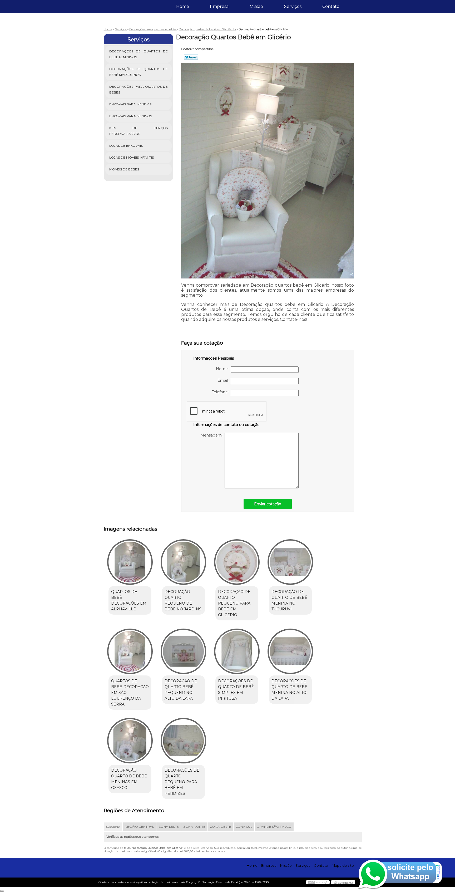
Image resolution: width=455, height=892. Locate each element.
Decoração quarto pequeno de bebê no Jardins (183, 600)
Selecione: (113, 827)
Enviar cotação (267, 504)
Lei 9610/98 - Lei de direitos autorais (202, 851)
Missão (256, 6)
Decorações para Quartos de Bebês (138, 89)
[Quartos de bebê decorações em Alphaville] (130, 562)
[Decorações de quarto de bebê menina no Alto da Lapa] (290, 651)
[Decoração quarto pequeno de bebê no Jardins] (183, 562)
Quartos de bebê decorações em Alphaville (128, 600)
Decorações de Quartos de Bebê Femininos (138, 54)
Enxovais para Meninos (130, 116)
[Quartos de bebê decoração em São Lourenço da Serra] (130, 651)
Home (182, 6)
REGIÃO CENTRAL (139, 827)
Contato (330, 6)
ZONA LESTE (169, 827)
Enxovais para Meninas (130, 104)
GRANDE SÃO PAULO (274, 827)
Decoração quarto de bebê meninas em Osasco (129, 779)
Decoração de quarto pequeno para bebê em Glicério (234, 603)
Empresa (219, 6)
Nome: (223, 368)
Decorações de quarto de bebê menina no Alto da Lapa (289, 690)
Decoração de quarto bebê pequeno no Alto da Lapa (181, 690)
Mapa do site (343, 865)
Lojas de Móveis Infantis (131, 157)
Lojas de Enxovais (126, 146)
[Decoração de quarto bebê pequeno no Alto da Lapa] (183, 651)
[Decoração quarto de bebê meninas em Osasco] (130, 740)
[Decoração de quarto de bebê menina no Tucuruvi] (290, 562)
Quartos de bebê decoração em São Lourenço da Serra (130, 693)
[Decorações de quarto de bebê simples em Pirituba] (237, 651)
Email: (224, 380)
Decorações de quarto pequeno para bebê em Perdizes (182, 782)
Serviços (292, 6)
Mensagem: (212, 435)
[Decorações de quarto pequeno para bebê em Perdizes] (183, 740)
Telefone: (221, 392)
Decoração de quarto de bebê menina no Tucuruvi (289, 600)
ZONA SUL (244, 827)
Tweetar (191, 57)
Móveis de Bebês (124, 169)
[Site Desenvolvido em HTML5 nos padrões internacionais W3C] (318, 882)
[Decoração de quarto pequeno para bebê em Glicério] (237, 562)
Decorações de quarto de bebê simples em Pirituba (236, 690)
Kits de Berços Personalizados (138, 131)
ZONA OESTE (220, 827)
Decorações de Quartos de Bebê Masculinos (138, 72)
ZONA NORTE (194, 827)
